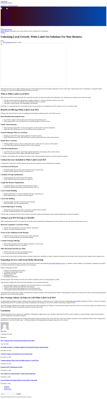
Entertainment (8, 19)
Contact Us (7, 388)
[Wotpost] (6, 8)
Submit (19, 394)
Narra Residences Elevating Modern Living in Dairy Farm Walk (19, 380)
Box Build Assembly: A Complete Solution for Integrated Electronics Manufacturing (24, 347)
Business (6, 13)
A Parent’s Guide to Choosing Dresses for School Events (16, 354)
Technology (7, 14)
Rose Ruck (8, 42)
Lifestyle (6, 25)
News (5, 16)
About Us (6, 386)
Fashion (6, 17)
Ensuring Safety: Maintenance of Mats (11, 367)
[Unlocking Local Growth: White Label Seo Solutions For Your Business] (34, 86)
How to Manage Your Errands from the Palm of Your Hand (17, 340)
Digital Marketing (9, 22)
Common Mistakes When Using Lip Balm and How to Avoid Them (20, 360)
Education (7, 20)
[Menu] (1, 7)
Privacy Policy (8, 389)
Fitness (6, 23)
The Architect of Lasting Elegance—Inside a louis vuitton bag (18, 373)
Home (5, 11)
